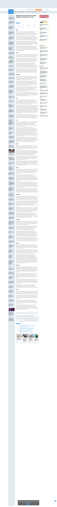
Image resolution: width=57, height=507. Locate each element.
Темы (42, 11)
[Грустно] (26, 317)
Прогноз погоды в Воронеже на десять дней (11, 232)
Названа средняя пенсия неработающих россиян (11, 78)
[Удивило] (24, 317)
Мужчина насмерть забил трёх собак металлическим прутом (11, 57)
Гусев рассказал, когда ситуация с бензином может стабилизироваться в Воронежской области (11, 194)
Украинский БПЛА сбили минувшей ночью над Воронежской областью (11, 218)
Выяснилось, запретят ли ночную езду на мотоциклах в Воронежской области (11, 209)
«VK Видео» (34, 313)
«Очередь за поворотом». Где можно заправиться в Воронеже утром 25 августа (11, 237)
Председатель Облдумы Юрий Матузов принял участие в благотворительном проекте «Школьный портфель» (11, 223)
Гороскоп (15, 13)
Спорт (40, 23)
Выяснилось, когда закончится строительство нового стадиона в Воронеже (11, 146)
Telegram (20, 313)
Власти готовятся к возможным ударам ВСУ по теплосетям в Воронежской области (11, 178)
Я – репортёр (11, 60)
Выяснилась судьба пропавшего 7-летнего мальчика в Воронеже (11, 53)
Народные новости (21, 11)
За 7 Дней (44, 22)
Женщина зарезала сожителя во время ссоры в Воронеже (11, 82)
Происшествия (34, 11)
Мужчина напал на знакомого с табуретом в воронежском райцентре (10, 256)
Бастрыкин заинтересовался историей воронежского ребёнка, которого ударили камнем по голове (11, 91)
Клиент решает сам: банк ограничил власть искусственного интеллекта (12, 278)
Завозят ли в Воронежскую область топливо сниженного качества (11, 204)
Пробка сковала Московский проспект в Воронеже (11, 269)
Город (27, 11)
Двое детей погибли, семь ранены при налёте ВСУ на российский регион (11, 282)
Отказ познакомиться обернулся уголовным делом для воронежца (11, 74)
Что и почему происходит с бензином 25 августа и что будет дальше (11, 97)
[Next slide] (38, 338)
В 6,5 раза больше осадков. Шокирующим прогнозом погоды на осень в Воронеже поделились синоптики (11, 43)
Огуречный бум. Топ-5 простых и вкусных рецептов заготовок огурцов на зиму (11, 38)
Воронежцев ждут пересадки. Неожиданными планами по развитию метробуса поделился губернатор (11, 158)
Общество (11, 317)
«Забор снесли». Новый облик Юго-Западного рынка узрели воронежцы (11, 62)
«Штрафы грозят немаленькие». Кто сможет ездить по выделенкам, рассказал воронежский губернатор (11, 189)
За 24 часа (41, 22)
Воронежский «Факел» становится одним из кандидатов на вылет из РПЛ (11, 173)
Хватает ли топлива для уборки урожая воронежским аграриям (11, 199)
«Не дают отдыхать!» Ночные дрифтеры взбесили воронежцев (11, 300)
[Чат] (55, 501)
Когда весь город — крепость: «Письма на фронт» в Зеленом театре (11, 305)
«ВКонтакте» (23, 313)
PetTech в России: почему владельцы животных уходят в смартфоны (11, 291)
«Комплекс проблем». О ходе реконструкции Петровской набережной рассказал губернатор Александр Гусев (11, 183)
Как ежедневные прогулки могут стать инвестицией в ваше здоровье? (11, 246)
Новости (16, 11)
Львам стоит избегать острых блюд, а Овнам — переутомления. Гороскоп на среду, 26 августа (11, 33)
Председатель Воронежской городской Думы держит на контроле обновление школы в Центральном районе (37, 339)
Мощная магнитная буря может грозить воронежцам (11, 70)
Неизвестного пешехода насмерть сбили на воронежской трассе (11, 228)
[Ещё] (45, 12)
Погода (30, 11)
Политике (31, 501)
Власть (40, 31)
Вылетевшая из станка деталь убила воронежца (11, 133)
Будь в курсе (11, 119)
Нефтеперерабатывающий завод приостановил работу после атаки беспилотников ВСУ (11, 142)
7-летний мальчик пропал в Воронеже (11, 66)
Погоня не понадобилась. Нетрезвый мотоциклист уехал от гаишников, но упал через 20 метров (11, 168)
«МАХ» (26, 312)
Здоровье (11, 244)
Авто (10, 95)
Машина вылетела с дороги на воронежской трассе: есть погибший (11, 273)
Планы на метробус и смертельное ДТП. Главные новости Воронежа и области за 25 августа (11, 27)
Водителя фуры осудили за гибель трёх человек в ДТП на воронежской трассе (11, 23)
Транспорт (11, 100)
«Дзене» (26, 313)
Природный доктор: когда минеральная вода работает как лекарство (11, 18)
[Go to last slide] (16, 338)
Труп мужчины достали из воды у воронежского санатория (11, 242)
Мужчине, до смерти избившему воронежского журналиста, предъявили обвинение (11, 48)
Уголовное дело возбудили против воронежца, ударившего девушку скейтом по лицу (11, 111)
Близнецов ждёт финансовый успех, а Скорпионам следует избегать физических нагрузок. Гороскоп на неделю (11, 314)
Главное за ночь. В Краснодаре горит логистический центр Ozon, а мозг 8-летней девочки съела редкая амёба (11, 319)
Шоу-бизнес (11, 114)
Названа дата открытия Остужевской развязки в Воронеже (11, 163)
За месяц (47, 22)
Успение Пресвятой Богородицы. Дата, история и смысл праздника (11, 128)
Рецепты (11, 36)
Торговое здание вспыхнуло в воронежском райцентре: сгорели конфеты (11, 251)
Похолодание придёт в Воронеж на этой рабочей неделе (11, 287)
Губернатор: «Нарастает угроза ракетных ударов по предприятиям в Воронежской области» (11, 213)
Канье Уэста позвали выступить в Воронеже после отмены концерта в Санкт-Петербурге (11, 116)
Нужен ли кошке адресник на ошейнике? (11, 154)
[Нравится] (17, 317)
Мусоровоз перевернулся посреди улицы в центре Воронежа (11, 296)
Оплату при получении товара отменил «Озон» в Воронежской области (11, 137)
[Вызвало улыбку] (19, 317)
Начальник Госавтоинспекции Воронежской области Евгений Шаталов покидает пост (11, 105)
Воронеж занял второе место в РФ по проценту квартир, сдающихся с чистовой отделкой (11, 86)
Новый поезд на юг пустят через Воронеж (11, 101)
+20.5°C (28, 9)
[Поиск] (47, 12)
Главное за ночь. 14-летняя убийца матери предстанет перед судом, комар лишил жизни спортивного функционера (11, 262)
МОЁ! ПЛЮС (39, 11)
